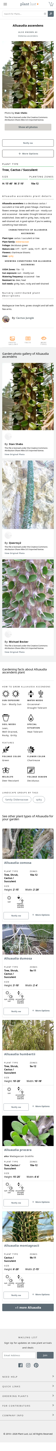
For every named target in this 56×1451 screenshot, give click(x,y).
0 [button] (51, 3)
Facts (28, 343)
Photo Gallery (12, 343)
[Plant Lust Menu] (5, 4)
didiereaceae (22, 241)
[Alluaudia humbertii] (28, 1061)
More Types (43, 343)
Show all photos (28, 127)
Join (45, 1355)
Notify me (28, 143)
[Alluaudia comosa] (28, 870)
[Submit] (51, 14)
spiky (10, 256)
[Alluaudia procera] (28, 1157)
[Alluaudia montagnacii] (28, 1251)
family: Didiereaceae (16, 799)
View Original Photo (14, 454)
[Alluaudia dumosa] (28, 965)
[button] (45, 13)
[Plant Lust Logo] (29, 4)
